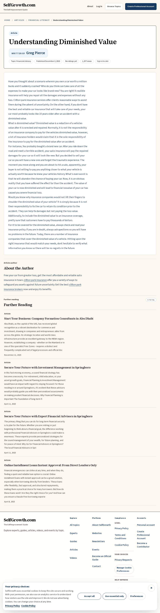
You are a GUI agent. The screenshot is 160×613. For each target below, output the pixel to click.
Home (7, 20)
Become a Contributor (143, 545)
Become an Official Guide (101, 558)
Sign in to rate (102, 61)
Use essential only (114, 596)
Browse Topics (114, 6)
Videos (73, 558)
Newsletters (98, 541)
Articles (19, 20)
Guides (73, 541)
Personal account (146, 525)
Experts (74, 533)
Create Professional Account (143, 535)
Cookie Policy (122, 545)
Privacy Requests (123, 560)
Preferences (136, 596)
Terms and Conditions (120, 536)
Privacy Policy (121, 528)
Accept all (89, 596)
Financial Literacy (39, 20)
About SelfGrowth (101, 525)
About (90, 6)
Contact (96, 566)
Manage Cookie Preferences (124, 569)
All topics (75, 525)
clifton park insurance (35, 280)
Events (95, 549)
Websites (97, 533)
